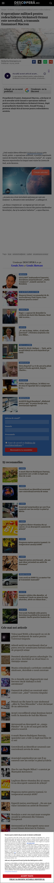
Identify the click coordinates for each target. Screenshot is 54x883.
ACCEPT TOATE (27, 876)
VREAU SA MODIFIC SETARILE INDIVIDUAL (27, 879)
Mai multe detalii (31, 843)
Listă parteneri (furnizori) (11, 871)
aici (15, 852)
